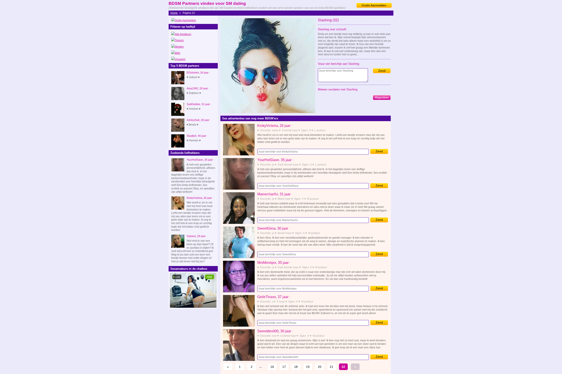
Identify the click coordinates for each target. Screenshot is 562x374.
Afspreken (382, 97)
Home (174, 12)
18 (296, 367)
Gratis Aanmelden (374, 5)
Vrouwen (180, 59)
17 (284, 367)
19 (308, 367)
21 (331, 367)
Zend (381, 70)
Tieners (179, 40)
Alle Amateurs (183, 34)
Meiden (179, 46)
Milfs (177, 53)
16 (272, 367)
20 (319, 367)
